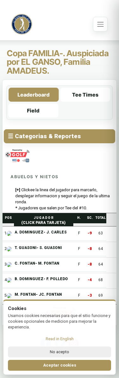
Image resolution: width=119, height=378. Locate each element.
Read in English (60, 338)
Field (33, 110)
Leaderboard (33, 94)
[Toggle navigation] (100, 24)
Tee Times (85, 94)
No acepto (59, 351)
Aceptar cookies (59, 365)
